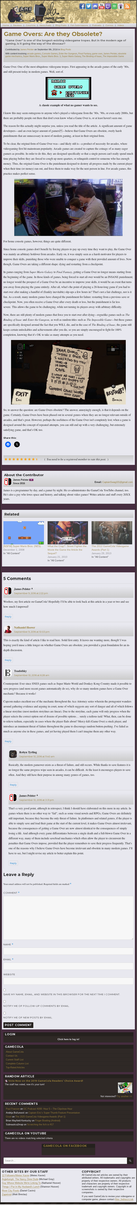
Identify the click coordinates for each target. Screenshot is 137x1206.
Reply (8, 616)
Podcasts (96, 25)
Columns (30, 25)
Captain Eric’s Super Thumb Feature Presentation (54, 1112)
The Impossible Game (113, 56)
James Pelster (27, 49)
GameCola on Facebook (65, 1146)
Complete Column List (17, 1063)
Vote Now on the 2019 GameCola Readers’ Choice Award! (45, 1080)
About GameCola (15, 1051)
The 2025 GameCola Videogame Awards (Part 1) (40, 1116)
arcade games (34, 53)
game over (97, 53)
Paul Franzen (13, 1108)
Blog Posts (60, 25)
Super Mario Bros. (31, 56)
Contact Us (11, 1055)
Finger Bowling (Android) (47, 1120)
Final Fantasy (84, 53)
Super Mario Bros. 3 (51, 56)
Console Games (50, 53)
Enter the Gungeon (68, 53)
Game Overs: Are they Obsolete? (53, 33)
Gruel (8, 1116)
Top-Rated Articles (15, 1067)
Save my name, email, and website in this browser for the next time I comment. (61, 994)
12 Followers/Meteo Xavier (15, 1175)
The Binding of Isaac (92, 56)
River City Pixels (10, 1190)
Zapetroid (7, 1194)
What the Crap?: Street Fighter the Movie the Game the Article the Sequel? (67, 550)
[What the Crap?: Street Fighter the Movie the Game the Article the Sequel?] (68, 532)
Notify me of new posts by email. (28, 1017)
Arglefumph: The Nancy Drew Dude (20, 1179)
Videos (120, 25)
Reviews (17, 25)
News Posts (45, 25)
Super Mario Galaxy (71, 56)
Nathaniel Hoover (24, 627)
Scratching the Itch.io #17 (40, 1124)
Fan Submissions (79, 25)
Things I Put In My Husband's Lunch (21, 1186)
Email (8, 959)
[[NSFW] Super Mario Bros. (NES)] (23, 532)
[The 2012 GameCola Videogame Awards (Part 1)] (112, 532)
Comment (11, 892)
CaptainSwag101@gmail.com (117, 482)
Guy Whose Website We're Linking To (21, 1183)
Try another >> (124, 1096)
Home (6, 25)
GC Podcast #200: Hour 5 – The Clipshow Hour (48, 1108)
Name (8, 944)
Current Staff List (15, 1059)
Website (9, 974)
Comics (109, 25)
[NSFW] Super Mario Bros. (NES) (22, 546)
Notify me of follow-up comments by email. (36, 1005)
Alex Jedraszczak (124, 1199)
